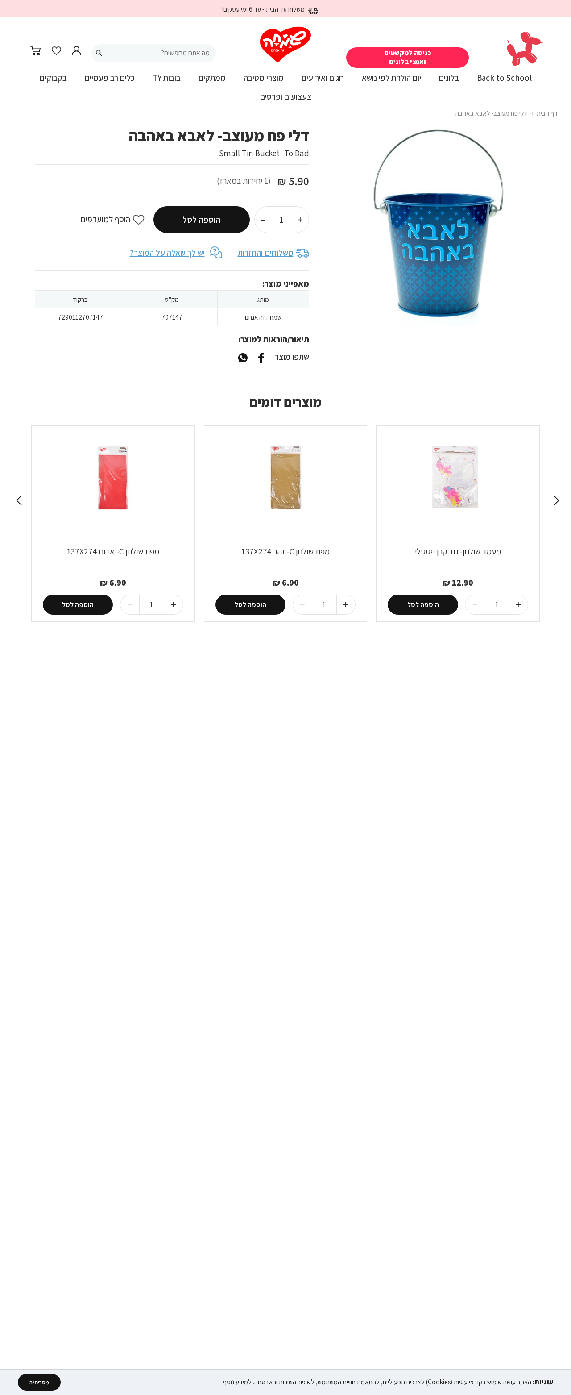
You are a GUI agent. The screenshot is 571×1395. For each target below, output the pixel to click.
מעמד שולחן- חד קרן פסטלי (458, 551)
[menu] (285, 91)
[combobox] (153, 53)
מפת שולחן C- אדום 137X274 (113, 551)
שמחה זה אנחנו (263, 317)
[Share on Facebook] (261, 356)
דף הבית (547, 113)
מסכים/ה (39, 1382)
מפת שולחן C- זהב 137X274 (285, 551)
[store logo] (285, 44)
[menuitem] (504, 81)
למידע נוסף (237, 1382)
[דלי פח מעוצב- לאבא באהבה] (243, 356)
